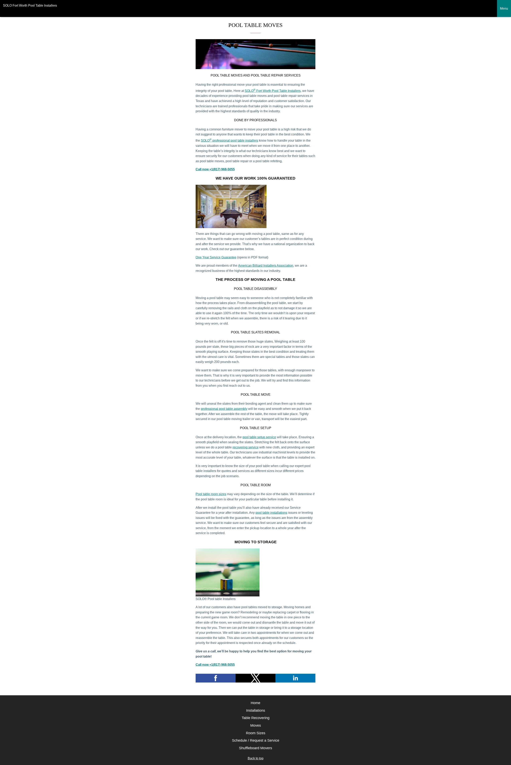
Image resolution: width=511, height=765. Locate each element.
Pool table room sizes (211, 494)
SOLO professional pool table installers (229, 140)
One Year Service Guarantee (216, 257)
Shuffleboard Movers (255, 748)
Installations (255, 710)
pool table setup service (259, 437)
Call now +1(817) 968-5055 (215, 169)
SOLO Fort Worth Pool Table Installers (273, 90)
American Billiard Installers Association (265, 265)
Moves (255, 725)
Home (255, 703)
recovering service (245, 447)
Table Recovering (255, 718)
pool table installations (271, 512)
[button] (216, 678)
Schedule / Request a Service (255, 740)
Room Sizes (255, 733)
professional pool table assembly (224, 408)
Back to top (255, 758)
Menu (504, 8)
